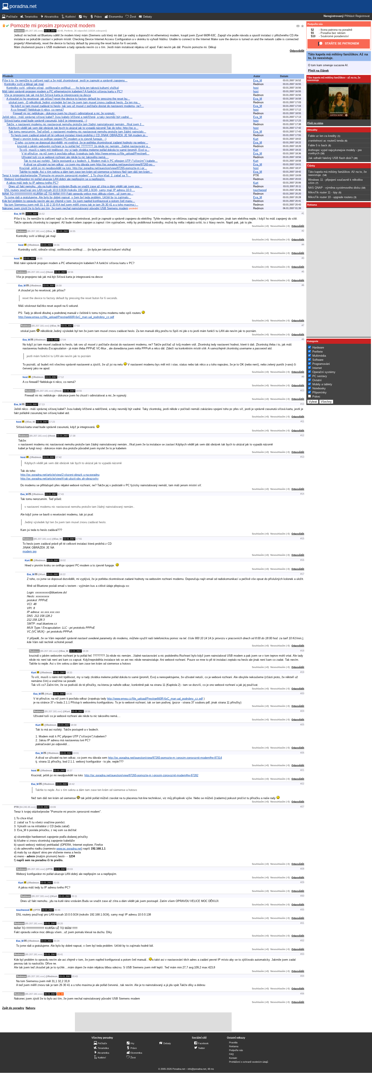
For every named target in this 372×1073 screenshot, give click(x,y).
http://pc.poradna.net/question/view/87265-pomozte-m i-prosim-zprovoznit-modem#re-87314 (165, 757)
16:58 (59, 285)
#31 (302, 923)
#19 (302, 672)
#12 (302, 435)
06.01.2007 (50, 994)
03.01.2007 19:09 (292, 175)
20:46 (57, 910)
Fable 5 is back (317, 145)
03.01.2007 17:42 (292, 128)
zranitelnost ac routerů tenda (326, 140)
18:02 (63, 560)
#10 (302, 404)
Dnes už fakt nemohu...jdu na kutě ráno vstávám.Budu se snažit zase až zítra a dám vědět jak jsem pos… (75, 186)
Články (311, 165)
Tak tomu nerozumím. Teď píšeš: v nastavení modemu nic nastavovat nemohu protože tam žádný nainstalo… (77, 131)
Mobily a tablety (322, 384)
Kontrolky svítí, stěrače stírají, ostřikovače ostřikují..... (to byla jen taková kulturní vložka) (62, 87)
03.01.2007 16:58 (292, 98)
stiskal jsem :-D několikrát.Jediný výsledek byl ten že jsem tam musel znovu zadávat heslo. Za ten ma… (74, 102)
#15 (302, 538)
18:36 (69, 693)
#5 (303, 271)
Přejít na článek (318, 70)
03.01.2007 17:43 (292, 131)
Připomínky (319, 392)
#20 (302, 693)
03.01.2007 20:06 (292, 182)
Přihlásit (349, 16)
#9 (303, 376)
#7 (303, 325)
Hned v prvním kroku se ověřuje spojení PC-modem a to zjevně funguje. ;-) (59, 139)
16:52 (42, 213)
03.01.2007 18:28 (292, 146)
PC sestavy (319, 376)
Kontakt (233, 1058)
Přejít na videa (315, 123)
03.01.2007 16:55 (292, 84)
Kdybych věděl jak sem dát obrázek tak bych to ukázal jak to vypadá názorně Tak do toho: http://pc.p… (73, 128)
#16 (302, 560)
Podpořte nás (315, 24)
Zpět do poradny (13, 1008)
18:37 (69, 770)
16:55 (72, 231)
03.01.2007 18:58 (292, 160)
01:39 (60, 994)
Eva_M (257, 80)
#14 (302, 493)
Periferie (68, 30)
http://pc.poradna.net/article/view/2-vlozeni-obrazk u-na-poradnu (59, 474)
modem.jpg (29, 551)
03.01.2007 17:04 (292, 106)
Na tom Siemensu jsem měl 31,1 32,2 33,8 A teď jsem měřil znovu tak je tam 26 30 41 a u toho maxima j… (71, 204)
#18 (302, 650)
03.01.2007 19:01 (292, 164)
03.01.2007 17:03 (292, 102)
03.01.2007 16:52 (292, 80)
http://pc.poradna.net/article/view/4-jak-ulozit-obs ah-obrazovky (59, 478)
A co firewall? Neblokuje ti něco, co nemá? (37, 109)
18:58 (73, 725)
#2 (303, 230)
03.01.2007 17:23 (292, 120)
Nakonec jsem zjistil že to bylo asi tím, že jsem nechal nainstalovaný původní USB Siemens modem (65, 208)
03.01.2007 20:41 (292, 201)
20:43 (75, 976)
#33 (302, 954)
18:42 (71, 784)
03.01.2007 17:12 (292, 109)
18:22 (62, 574)
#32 (302, 940)
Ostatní (317, 380)
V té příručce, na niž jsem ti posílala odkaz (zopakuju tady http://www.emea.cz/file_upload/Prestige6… (85, 153)
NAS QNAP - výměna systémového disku (334, 187)
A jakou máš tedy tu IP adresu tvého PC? (32, 182)
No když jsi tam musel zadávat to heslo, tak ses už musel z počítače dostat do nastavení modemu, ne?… (77, 106)
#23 (302, 390)
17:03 (77, 325)
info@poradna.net (197, 1069)
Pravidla (233, 1042)
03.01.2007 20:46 (292, 190)
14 (324, 175)
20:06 (56, 882)
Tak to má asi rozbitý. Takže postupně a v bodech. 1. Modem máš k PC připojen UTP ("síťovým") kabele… (91, 160)
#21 (302, 770)
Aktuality (312, 129)
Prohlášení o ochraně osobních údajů (248, 1062)
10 (363, 187)
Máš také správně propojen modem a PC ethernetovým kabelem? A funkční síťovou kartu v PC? (62, 91)
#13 (302, 456)
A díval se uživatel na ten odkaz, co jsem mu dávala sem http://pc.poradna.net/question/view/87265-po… (89, 164)
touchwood (260, 190)
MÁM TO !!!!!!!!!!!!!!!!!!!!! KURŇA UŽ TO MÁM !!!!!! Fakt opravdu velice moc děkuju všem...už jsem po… (67, 193)
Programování (321, 363)
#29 (302, 882)
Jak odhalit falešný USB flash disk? (330, 158)
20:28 (56, 941)
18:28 (85, 651)
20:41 (60, 954)
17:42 (59, 457)
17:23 (52, 421)
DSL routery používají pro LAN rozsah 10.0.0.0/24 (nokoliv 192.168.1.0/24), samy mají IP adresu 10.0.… (69, 190)
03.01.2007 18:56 (292, 157)
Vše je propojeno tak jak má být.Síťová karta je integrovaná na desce (47, 95)
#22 (302, 783)
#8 (303, 339)
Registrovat (362, 16)
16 (322, 153)
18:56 (87, 711)
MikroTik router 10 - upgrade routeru (330, 197)
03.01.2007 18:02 (292, 139)
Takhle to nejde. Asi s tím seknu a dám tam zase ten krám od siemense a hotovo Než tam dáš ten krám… (85, 171)
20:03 (70, 869)
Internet (317, 368)
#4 (303, 244)
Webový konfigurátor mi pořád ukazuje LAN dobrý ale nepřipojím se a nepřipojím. (54, 179)
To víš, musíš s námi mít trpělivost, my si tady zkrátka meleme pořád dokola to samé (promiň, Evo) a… (84, 149)
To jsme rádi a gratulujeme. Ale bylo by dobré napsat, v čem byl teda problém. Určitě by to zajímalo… (67, 197)
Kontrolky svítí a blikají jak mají (24, 84)
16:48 (60, 30)
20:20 (60, 923)
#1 (303, 213)
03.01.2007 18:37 (292, 168)
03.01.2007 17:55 (292, 135)
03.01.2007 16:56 (292, 87)
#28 (302, 868)
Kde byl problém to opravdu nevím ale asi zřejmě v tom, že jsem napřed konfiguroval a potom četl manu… (68, 201)
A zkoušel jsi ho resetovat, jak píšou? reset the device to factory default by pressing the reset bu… (68, 98)
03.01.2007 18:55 (292, 113)
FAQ (231, 1054)
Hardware (318, 347)
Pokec (316, 396)
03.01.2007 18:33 (292, 149)
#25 (302, 724)
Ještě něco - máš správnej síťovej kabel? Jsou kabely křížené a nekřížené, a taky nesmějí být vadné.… (67, 117)
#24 (302, 711)
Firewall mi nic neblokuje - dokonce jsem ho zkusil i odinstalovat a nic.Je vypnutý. (64, 113)
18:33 (69, 672)
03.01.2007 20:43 (292, 204)
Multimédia (319, 355)
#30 (302, 895)
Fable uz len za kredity (322, 136)
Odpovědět (297, 50)
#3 (303, 258)
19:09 (53, 807)
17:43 (61, 494)
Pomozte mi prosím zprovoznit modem (52, 25)
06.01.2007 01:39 (292, 208)
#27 (302, 806)
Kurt (255, 139)
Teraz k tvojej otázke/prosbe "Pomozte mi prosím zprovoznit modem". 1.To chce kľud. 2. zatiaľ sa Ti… (66, 175)
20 (355, 158)
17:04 (63, 339)
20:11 (74, 896)
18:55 (79, 391)
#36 (302, 993)
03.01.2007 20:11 (292, 186)
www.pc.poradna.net (68, 848)
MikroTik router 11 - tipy (323, 192)
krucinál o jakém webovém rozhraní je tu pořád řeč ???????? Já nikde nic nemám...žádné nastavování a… (83, 146)
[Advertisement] (153, 63)
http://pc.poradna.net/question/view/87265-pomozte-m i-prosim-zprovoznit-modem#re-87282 (141, 775)
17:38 (72, 435)
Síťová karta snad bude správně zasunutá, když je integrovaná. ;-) (45, 120)
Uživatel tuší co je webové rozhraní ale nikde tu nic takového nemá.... (65, 157)
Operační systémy (323, 372)
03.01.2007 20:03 (292, 179)
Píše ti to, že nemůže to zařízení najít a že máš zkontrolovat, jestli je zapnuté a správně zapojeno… (64, 80)
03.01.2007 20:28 (292, 197)
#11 (302, 421)
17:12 (61, 377)
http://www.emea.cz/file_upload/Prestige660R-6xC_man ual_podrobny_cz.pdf (66, 317)
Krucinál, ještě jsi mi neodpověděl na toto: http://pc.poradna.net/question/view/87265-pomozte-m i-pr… (83, 168)
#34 (302, 976)
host (256, 87)
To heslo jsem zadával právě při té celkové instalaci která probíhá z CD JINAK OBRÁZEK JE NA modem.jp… (79, 135)
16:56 (56, 245)
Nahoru (30, 1008)
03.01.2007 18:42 (292, 171)
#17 (302, 574)
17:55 (79, 539)
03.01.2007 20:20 (292, 193)
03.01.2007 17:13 (292, 117)
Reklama (233, 1046)
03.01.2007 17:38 (292, 124)
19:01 (76, 753)
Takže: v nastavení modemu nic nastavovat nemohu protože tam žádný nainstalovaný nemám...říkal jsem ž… (75, 124)
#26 (302, 752)
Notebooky (319, 388)
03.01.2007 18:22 (292, 142)
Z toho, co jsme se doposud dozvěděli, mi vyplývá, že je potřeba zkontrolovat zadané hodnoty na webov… (81, 142)
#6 (303, 285)
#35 (302, 909)
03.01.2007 (50, 30)
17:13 (42, 404)
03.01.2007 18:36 (292, 153)
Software (317, 359)
